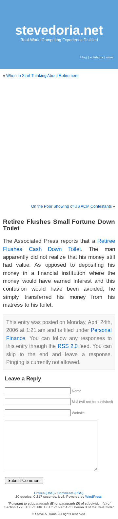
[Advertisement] (59, 141)
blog (83, 57)
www (109, 57)
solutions (96, 57)
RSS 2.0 (68, 346)
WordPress (93, 496)
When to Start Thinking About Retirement (42, 75)
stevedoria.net (59, 30)
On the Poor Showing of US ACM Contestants (71, 206)
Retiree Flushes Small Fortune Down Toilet (59, 224)
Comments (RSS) (70, 493)
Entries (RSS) (44, 493)
